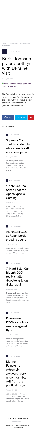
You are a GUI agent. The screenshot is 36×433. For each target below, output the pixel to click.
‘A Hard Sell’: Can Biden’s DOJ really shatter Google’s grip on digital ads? (18, 277)
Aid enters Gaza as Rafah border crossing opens (17, 236)
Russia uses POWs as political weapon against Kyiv (17, 324)
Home (4, 43)
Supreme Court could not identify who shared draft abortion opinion (18, 146)
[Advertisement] (18, 18)
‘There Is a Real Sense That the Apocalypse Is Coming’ (16, 192)
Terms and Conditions (22, 425)
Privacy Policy (18, 427)
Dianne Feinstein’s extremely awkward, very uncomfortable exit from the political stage (16, 373)
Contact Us (9, 425)
